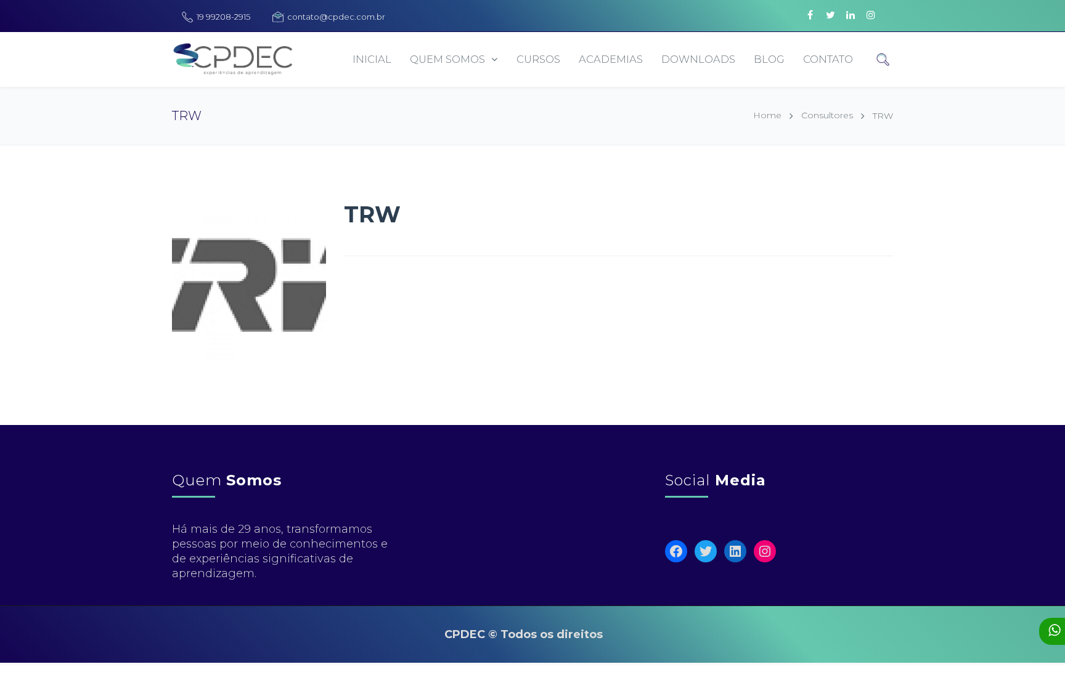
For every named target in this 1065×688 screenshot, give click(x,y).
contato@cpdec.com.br (336, 17)
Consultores (827, 115)
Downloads (698, 59)
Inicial (372, 59)
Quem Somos (447, 59)
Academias (611, 59)
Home (767, 115)
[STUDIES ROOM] (735, 7)
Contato (828, 59)
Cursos (538, 59)
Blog (769, 59)
